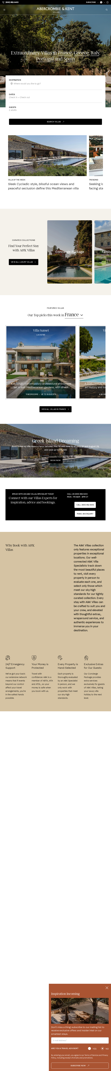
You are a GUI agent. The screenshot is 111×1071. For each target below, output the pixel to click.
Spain (69, 59)
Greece (81, 53)
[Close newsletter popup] (107, 988)
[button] (4, 9)
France (65, 53)
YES (94, 1048)
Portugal (45, 59)
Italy (95, 53)
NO (107, 1048)
